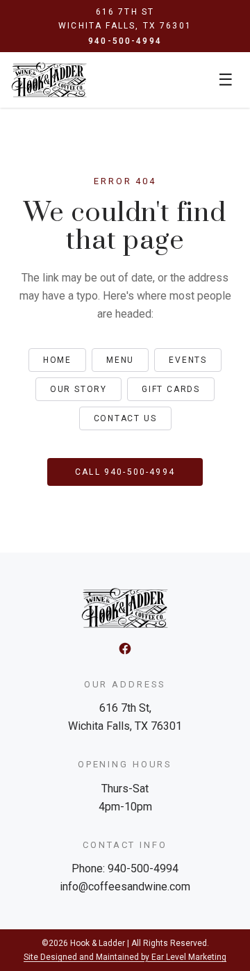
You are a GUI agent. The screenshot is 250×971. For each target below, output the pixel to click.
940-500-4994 (125, 41)
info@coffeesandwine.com (125, 886)
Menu (120, 360)
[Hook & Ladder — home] (49, 79)
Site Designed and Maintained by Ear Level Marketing (125, 957)
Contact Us (125, 418)
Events (188, 360)
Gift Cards (171, 389)
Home (57, 360)
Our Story (78, 389)
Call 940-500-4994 (125, 472)
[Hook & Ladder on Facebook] (125, 648)
